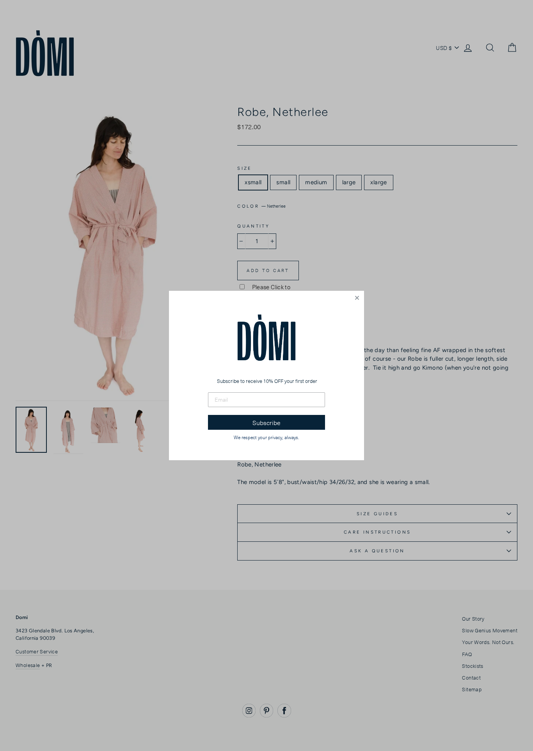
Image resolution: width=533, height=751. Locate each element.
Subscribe (266, 422)
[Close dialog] (357, 298)
